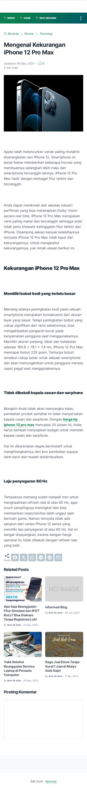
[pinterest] (49, 557)
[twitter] (23, 557)
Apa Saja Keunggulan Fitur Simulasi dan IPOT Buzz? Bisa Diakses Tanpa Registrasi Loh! (21, 613)
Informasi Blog (56, 607)
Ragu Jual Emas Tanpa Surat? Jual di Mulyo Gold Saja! (62, 666)
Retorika (51, 781)
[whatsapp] (32, 557)
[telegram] (41, 557)
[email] (58, 557)
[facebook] (15, 557)
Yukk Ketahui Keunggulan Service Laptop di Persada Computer (19, 668)
